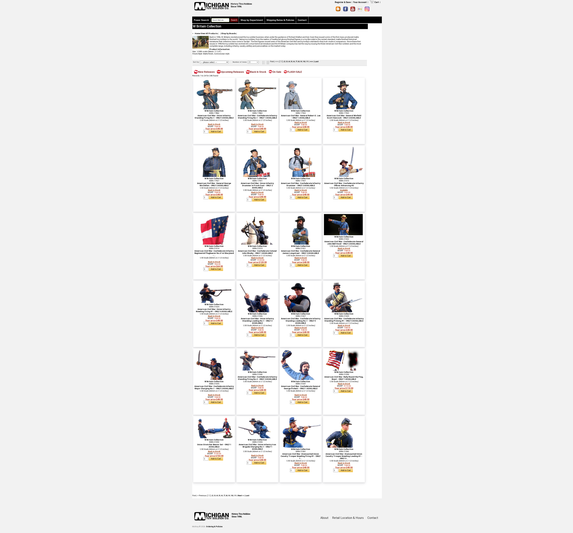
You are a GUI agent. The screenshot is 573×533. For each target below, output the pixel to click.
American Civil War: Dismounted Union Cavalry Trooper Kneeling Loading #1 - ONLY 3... (344, 456)
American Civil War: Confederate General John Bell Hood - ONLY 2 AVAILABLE (343, 242)
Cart (376, 2)
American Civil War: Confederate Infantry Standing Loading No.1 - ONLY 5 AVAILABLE (300, 320)
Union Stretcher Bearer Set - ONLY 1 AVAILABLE (214, 445)
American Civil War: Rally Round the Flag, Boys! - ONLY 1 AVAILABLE (343, 378)
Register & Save (343, 2)
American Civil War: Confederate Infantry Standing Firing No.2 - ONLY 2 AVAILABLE (257, 378)
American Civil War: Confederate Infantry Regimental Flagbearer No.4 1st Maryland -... (214, 253)
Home (197, 33)
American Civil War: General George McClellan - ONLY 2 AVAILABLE (214, 184)
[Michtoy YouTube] (353, 9)
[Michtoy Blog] (339, 10)
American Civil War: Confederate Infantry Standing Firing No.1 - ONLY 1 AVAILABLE (257, 116)
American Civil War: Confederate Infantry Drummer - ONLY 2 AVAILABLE (300, 184)
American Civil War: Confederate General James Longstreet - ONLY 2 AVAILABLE (300, 252)
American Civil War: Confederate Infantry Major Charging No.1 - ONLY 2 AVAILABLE (214, 387)
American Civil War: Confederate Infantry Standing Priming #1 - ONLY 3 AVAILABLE (344, 319)
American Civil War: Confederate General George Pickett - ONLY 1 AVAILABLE (300, 387)
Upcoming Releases (232, 71)
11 (307, 61)
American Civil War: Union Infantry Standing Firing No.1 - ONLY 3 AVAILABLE (214, 116)
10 (304, 61)
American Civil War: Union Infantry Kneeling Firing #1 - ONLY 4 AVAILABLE (214, 310)
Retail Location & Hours (348, 518)
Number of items (240, 62)
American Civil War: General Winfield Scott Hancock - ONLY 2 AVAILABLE (344, 116)
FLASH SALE (295, 71)
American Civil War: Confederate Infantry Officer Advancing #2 (344, 184)
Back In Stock (258, 71)
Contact (302, 20)
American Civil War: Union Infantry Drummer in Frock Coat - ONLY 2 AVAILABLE (257, 185)
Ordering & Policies (214, 527)
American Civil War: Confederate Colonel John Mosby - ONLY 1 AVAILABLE (257, 252)
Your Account (360, 2)
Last (316, 61)
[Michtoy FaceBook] (346, 10)
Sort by (196, 62)
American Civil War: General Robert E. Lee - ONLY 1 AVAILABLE (300, 116)
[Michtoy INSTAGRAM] (368, 9)
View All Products (209, 33)
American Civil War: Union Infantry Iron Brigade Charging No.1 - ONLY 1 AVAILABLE (257, 446)
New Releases (206, 71)
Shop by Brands (228, 33)
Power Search (201, 20)
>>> (311, 61)
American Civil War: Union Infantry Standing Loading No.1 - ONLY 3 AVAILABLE (257, 320)
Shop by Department (252, 20)
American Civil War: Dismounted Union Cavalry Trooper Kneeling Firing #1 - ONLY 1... (301, 456)
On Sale (276, 71)
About (324, 518)
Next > (241, 495)
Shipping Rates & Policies (280, 20)
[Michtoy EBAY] (360, 9)
